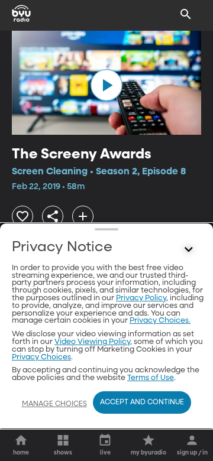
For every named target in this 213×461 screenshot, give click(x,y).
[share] (52, 216)
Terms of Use (150, 378)
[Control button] (189, 250)
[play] (106, 85)
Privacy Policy (141, 298)
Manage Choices (54, 404)
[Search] (186, 14)
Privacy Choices (41, 357)
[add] (82, 216)
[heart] (22, 216)
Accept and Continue (142, 402)
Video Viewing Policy (92, 342)
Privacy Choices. (160, 320)
